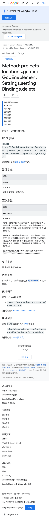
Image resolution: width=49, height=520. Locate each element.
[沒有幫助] (23, 53)
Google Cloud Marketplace (13, 399)
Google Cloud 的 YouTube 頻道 (14, 480)
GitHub (5, 439)
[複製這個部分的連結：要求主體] (15, 262)
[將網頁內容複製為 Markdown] (13, 95)
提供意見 (9, 59)
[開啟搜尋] (32, 3)
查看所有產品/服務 (10, 391)
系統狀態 (5, 427)
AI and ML (29, 45)
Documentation (16, 45)
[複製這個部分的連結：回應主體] (15, 275)
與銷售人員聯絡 (8, 403)
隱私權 (17, 494)
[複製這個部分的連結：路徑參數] (15, 169)
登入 (44, 3)
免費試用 (9, 17)
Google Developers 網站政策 (15, 370)
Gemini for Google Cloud (22, 11)
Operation (33, 280)
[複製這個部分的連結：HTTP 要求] (17, 138)
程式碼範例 (6, 447)
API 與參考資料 (33, 48)
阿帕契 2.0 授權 (29, 368)
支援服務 (5, 419)
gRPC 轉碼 (20, 162)
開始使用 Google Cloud (11, 443)
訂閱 (30, 507)
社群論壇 (5, 415)
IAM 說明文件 (19, 337)
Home (4, 45)
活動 (4, 471)
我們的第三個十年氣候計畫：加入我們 (19, 502)
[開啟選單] (4, 3)
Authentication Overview (24, 310)
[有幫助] (19, 53)
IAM (26, 324)
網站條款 (26, 494)
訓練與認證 (6, 456)
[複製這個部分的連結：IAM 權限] (15, 318)
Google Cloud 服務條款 (13, 498)
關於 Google (7, 494)
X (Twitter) (6, 476)
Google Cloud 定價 (9, 395)
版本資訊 (5, 423)
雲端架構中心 (7, 451)
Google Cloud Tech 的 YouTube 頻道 (16, 484)
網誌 (4, 467)
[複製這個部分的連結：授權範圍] (15, 291)
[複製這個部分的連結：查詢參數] (15, 200)
